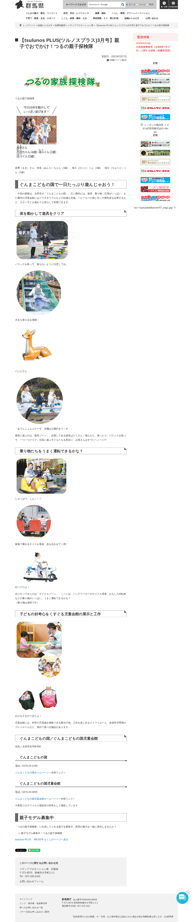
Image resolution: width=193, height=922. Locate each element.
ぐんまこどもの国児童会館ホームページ (37, 799)
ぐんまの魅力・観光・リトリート (41, 13)
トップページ (29, 25)
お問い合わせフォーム (32, 881)
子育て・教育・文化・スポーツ (40, 18)
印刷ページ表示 (118, 60)
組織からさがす (132, 18)
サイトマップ (26, 899)
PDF (151, 4)
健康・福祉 (100, 13)
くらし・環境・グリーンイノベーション (131, 13)
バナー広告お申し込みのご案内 (34, 912)
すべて (132, 4)
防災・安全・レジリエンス (76, 13)
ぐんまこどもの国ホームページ (32, 772)
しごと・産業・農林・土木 (74, 18)
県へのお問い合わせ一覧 (31, 907)
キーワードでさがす (76, 4)
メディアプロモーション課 (80, 25)
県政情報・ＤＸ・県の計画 (105, 18)
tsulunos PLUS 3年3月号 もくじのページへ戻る (41, 839)
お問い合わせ (152, 18)
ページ (142, 4)
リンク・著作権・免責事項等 (33, 903)
